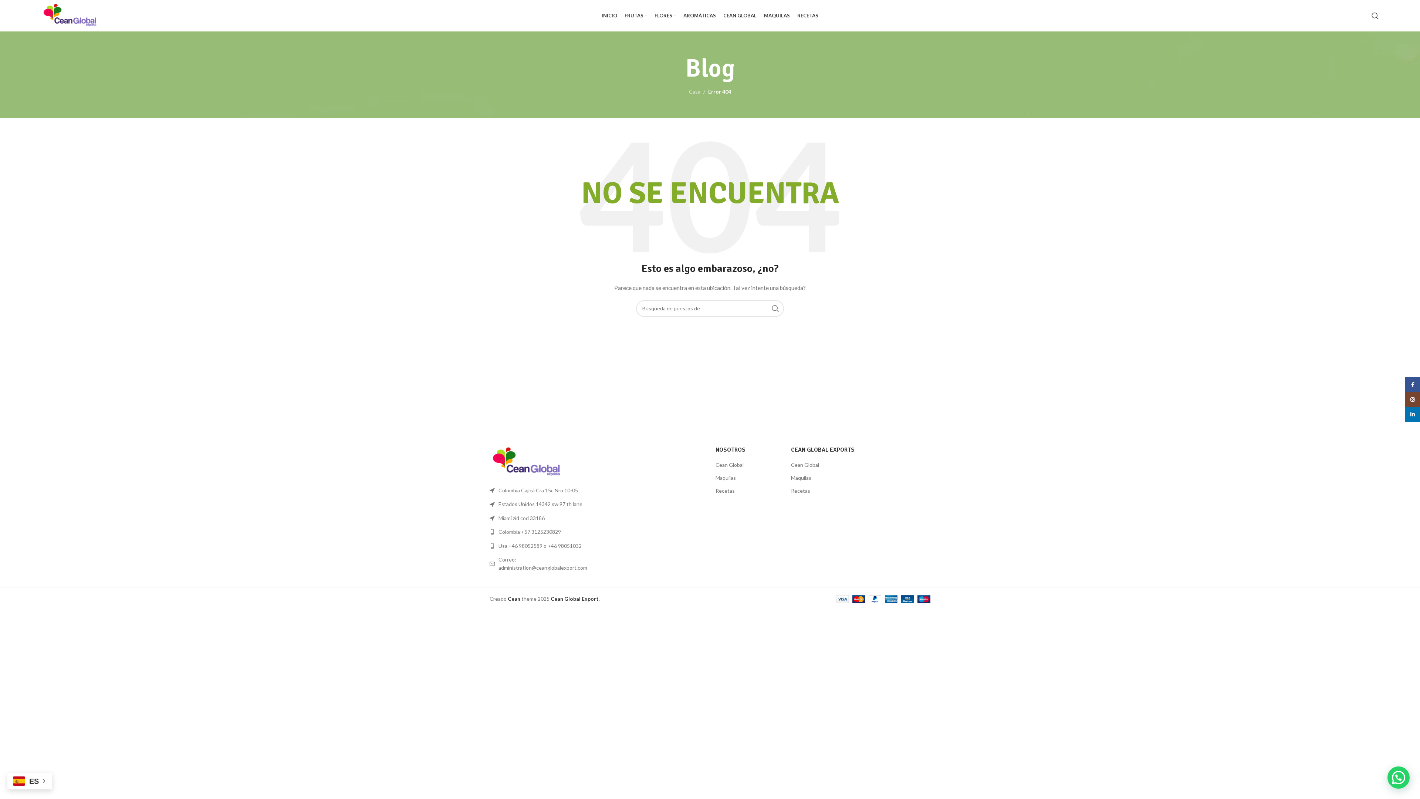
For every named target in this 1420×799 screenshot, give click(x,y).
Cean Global (730, 465)
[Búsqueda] (1375, 16)
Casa (694, 91)
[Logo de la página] (70, 15)
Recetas (725, 491)
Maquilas (726, 478)
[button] (1398, 777)
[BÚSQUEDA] (775, 308)
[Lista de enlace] (541, 532)
